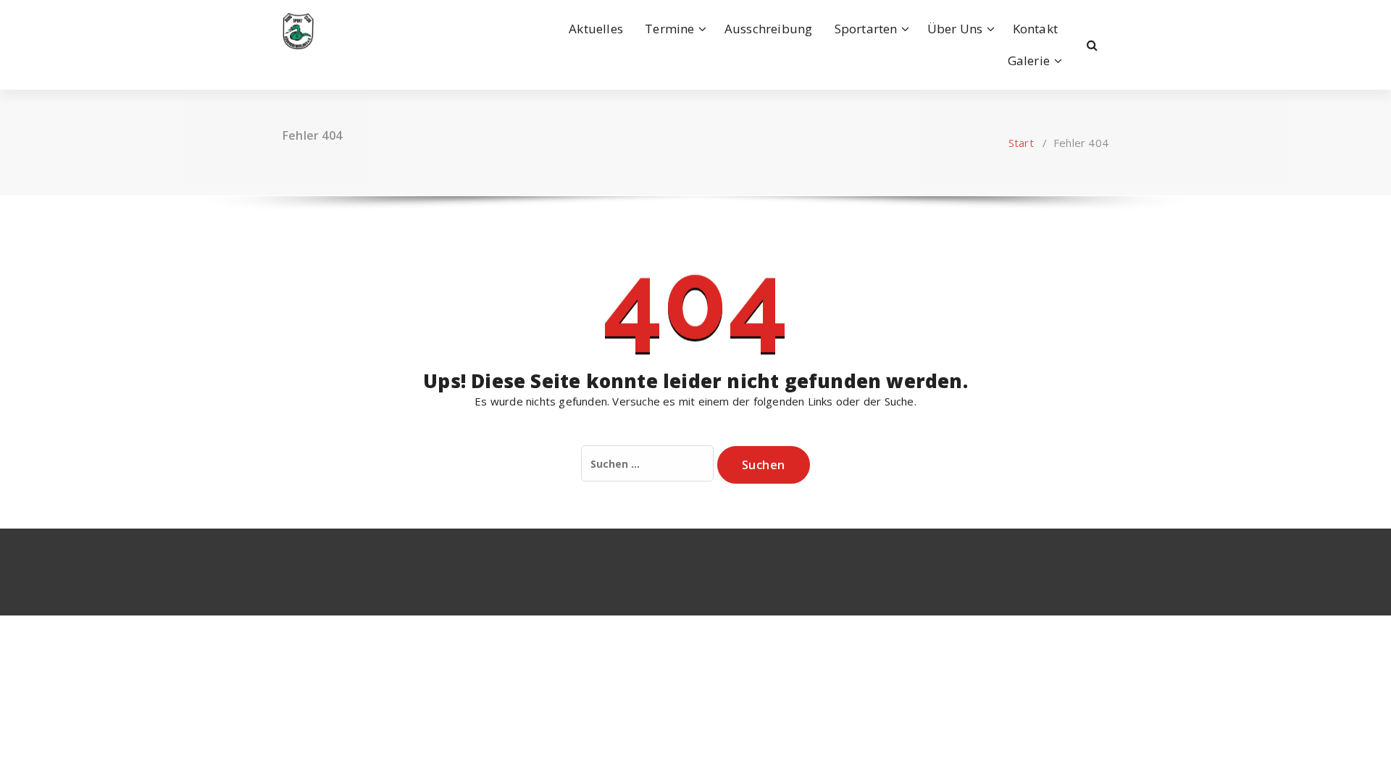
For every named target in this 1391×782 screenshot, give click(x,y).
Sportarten (866, 28)
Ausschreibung (768, 28)
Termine (669, 28)
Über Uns (955, 28)
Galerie (1029, 60)
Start (1021, 142)
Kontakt (1035, 28)
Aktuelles (596, 28)
